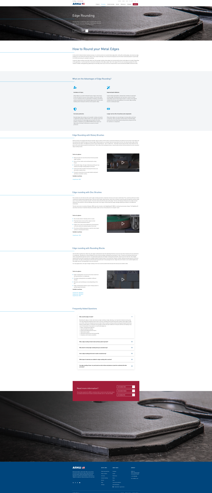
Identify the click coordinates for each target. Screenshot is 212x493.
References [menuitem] (123, 4)
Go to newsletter (121, 394)
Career (114, 473)
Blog (102, 482)
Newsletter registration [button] (119, 486)
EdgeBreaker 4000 (77, 295)
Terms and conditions (117, 482)
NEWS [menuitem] (123, 1)
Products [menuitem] (97, 4)
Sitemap (102, 484)
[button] (135, 1)
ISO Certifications (116, 484)
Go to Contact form (122, 386)
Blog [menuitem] (127, 1)
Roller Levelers (104, 473)
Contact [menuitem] (135, 4)
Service (102, 480)
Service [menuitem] (117, 4)
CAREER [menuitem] (119, 1)
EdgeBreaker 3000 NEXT (78, 294)
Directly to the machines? (79, 30)
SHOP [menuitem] (132, 1)
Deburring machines (105, 471)
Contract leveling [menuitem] (110, 4)
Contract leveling (104, 478)
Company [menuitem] (129, 4)
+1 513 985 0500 (134, 476)
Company (114, 471)
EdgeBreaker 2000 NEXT (78, 292)
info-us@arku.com (134, 478)
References (115, 475)
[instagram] (77, 482)
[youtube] (79, 482)
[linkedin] (73, 482)
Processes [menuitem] (103, 4)
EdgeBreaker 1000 (77, 235)
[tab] (106, 316)
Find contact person (122, 390)
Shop (114, 480)
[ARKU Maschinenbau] (79, 4)
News (114, 478)
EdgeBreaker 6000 (77, 179)
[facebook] (75, 482)
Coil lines (103, 475)
